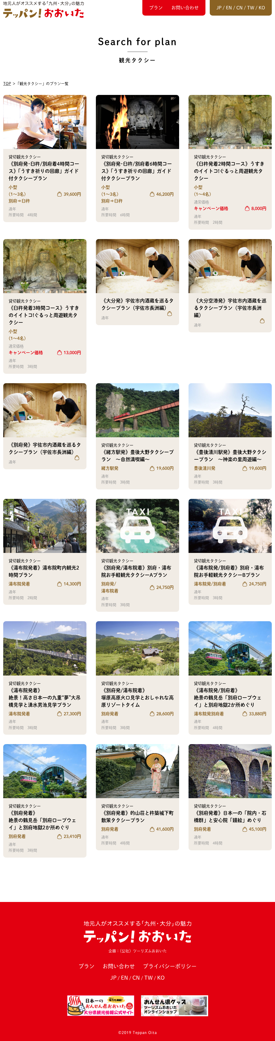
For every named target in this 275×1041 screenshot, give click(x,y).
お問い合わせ (185, 7)
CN (239, 7)
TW (250, 7)
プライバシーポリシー (170, 966)
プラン (156, 7)
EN (229, 7)
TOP (7, 84)
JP (219, 7)
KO (262, 7)
